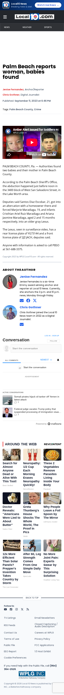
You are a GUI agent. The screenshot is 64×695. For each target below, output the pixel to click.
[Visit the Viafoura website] (54, 423)
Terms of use (11, 639)
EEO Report (10, 651)
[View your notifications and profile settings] (58, 360)
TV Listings (10, 618)
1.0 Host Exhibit (43, 651)
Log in (47, 336)
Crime (37, 109)
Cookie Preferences (15, 658)
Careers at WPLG (44, 633)
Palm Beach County (21, 109)
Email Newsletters (45, 618)
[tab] (12, 360)
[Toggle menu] (5, 17)
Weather (27, 27)
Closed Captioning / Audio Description (46, 625)
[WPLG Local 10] (34, 16)
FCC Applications (44, 645)
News (7, 27)
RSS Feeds (9, 625)
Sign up (55, 336)
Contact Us (10, 633)
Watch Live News (48, 5)
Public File (9, 645)
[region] (32, 380)
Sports (48, 27)
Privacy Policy (42, 639)
